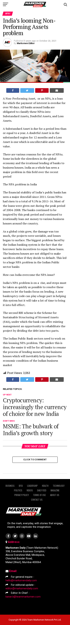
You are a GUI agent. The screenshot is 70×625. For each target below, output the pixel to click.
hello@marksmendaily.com (21, 580)
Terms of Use (39, 495)
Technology (58, 485)
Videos (30, 490)
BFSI (21, 485)
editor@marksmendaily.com (22, 588)
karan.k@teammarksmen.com (23, 596)
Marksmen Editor (26, 43)
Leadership (32, 485)
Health (45, 485)
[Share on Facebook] (12, 90)
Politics (18, 490)
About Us (54, 495)
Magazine (55, 490)
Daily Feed (41, 490)
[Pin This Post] (41, 90)
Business (10, 485)
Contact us (37, 499)
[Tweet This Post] (27, 90)
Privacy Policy (21, 495)
